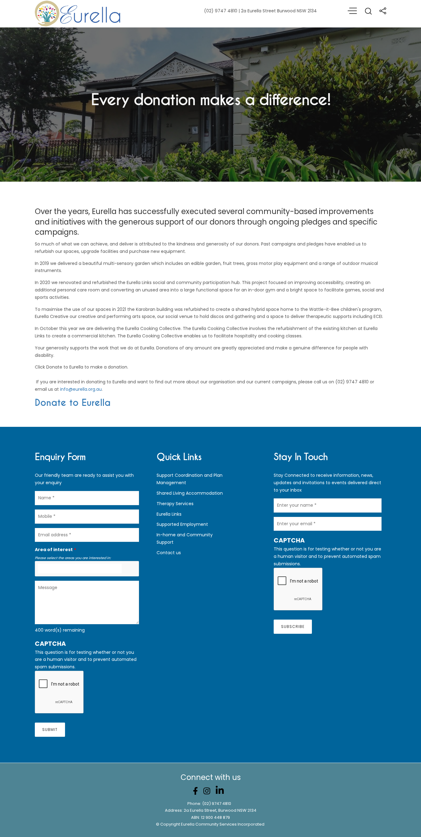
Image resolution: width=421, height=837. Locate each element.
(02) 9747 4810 (216, 803)
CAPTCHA (50, 643)
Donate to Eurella (73, 403)
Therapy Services (175, 504)
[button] (87, 643)
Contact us (169, 553)
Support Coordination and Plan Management (190, 479)
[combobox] (87, 568)
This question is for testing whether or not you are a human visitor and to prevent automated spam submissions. (86, 654)
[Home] (78, 13)
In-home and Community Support (185, 538)
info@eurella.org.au (81, 389)
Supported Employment (182, 524)
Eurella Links (169, 514)
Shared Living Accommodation (190, 493)
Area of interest (54, 549)
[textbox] (80, 569)
